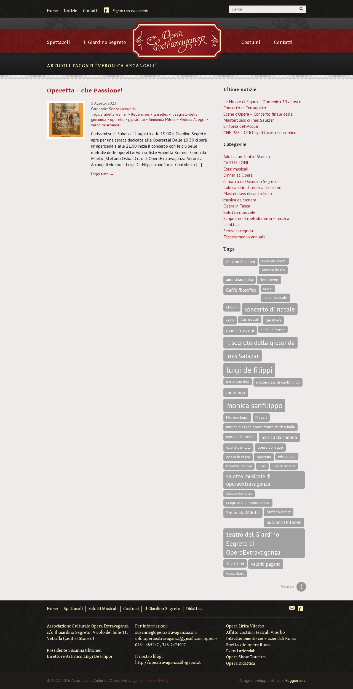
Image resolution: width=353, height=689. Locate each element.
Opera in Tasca (236, 206)
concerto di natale (270, 309)
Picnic (262, 466)
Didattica (194, 608)
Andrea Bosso (273, 269)
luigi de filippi (249, 370)
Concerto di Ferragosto (244, 107)
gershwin (273, 320)
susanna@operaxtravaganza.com (166, 632)
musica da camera (239, 200)
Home (52, 11)
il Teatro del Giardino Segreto (250, 181)
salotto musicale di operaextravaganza (248, 480)
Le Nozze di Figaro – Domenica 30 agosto (262, 101)
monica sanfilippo (254, 405)
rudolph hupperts (284, 466)
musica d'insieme (240, 436)
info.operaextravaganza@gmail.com (168, 638)
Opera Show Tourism (246, 657)
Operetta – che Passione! (85, 90)
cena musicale (275, 297)
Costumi (250, 42)
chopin (232, 307)
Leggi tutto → (102, 173)
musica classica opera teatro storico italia (260, 426)
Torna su (287, 586)
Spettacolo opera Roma (248, 645)
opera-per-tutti (238, 447)
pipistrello (136, 119)
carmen (267, 289)
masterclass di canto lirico (278, 382)
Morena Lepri (237, 417)
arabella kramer (114, 114)
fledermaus (140, 114)
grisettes (161, 114)
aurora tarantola (239, 279)
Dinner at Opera (238, 175)
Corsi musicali (235, 169)
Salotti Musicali (103, 608)
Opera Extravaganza (177, 40)
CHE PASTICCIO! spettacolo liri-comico (259, 132)
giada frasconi (240, 331)
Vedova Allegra (192, 119)
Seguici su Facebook (130, 10)
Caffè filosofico (241, 290)
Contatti (90, 11)
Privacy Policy (157, 680)
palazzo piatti (287, 456)
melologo (235, 393)
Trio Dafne (235, 563)
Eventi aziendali (240, 651)
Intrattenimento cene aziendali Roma (261, 638)
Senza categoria (122, 108)
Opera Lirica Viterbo (245, 626)
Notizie (70, 11)
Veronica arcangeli (106, 125)
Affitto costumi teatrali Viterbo (255, 632)
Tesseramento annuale (244, 237)
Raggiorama (295, 680)
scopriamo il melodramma (248, 502)
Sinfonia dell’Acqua (240, 126)
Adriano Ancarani (240, 261)
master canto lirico (237, 382)
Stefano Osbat (279, 511)
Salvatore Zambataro (239, 494)
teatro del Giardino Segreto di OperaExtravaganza (253, 543)
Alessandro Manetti (274, 261)
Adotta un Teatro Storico (246, 156)
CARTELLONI (235, 162)
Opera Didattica (240, 663)
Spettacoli (58, 42)
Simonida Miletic (162, 119)
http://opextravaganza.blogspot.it (168, 662)
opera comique (270, 447)
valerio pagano (265, 564)
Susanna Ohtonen (284, 522)
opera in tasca (238, 456)
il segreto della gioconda (260, 342)
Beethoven (269, 279)
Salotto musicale (239, 212)
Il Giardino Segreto (105, 42)
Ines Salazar (242, 356)
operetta (117, 119)
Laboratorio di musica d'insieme (252, 187)
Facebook (300, 609)
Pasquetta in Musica (239, 466)
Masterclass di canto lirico (247, 193)
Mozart (261, 417)
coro (230, 320)
